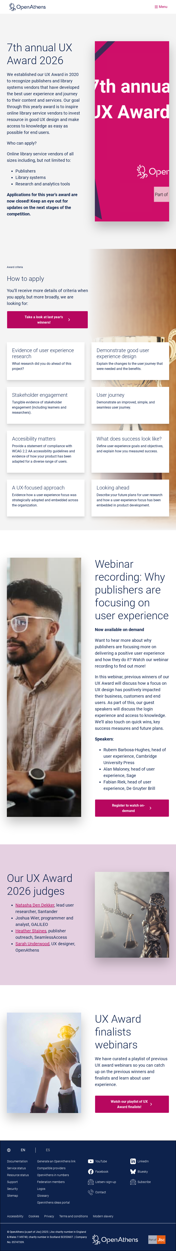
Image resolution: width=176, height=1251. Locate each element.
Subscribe (144, 1182)
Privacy (49, 1216)
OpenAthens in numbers (53, 1175)
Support (12, 1182)
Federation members (51, 1182)
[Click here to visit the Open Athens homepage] (27, 7)
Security (12, 1188)
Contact (100, 1192)
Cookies (34, 1216)
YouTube (101, 1161)
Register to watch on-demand (128, 808)
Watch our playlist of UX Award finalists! (129, 1104)
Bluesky (143, 1171)
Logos (41, 1188)
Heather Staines (30, 930)
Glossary (43, 1195)
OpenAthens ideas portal (53, 1202)
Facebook (101, 1171)
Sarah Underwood (32, 943)
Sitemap (12, 1195)
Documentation (17, 1161)
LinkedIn (143, 1161)
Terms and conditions (73, 1216)
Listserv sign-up (105, 1182)
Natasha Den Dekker (34, 905)
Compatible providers (51, 1168)
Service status (16, 1168)
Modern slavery (103, 1216)
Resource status (18, 1175)
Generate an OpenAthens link (56, 1161)
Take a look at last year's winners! (44, 319)
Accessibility (15, 1216)
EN (23, 1150)
